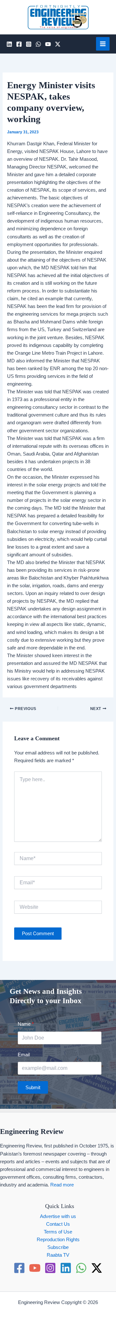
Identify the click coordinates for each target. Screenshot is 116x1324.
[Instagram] (29, 44)
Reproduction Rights (58, 1239)
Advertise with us (58, 1216)
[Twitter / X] (58, 44)
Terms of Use (58, 1231)
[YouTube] (48, 44)
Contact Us (58, 1224)
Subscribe (58, 1247)
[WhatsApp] (38, 44)
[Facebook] (19, 44)
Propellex (70, 1310)
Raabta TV (58, 1255)
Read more (62, 1184)
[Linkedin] (9, 44)
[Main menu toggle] (103, 44)
